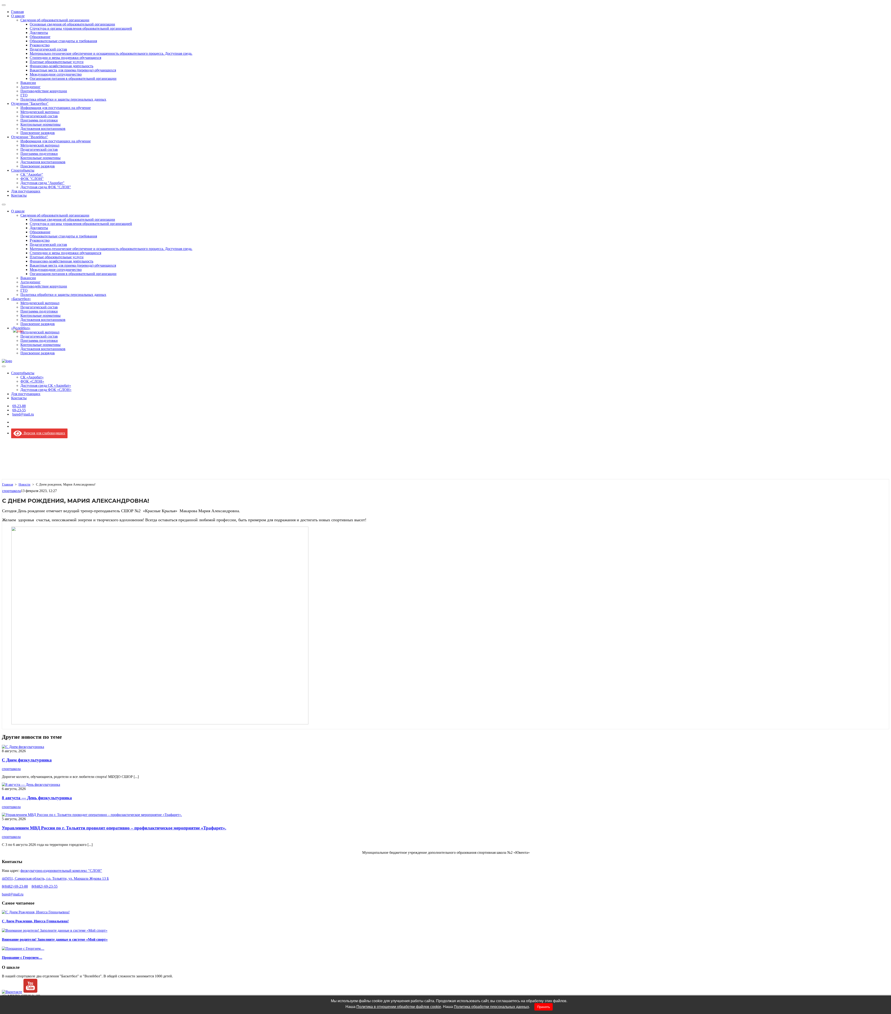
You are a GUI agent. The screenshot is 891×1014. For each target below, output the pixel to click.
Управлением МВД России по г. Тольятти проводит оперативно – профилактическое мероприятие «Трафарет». (114, 827)
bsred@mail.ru (12, 894)
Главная (7, 484)
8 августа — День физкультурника (37, 797)
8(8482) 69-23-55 (45, 886)
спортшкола (11, 491)
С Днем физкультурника (27, 760)
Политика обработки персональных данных (491, 1007)
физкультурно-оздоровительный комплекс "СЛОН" (61, 871)
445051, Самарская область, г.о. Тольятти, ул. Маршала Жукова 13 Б (55, 878)
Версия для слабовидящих (43, 433)
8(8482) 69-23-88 (15, 886)
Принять (543, 1007)
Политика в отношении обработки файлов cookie (398, 1007)
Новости (24, 484)
